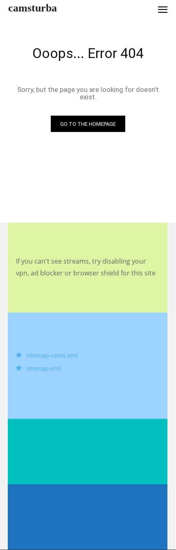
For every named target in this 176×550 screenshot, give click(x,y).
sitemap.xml (43, 368)
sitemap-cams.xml (52, 355)
